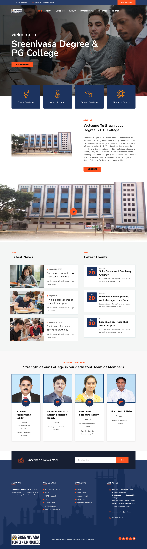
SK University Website (52, 489)
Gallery (78, 489)
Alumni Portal (81, 493)
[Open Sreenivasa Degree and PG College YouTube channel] (73, 211)
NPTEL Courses (50, 506)
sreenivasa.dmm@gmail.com (44, 3)
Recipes (102, 268)
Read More (92, 169)
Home (40, 11)
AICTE (47, 493)
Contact (115, 11)
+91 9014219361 (117, 518)
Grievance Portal (82, 496)
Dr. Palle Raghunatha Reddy (23, 414)
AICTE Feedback (50, 496)
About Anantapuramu (52, 509)
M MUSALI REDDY (121, 411)
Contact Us (80, 499)
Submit (122, 460)
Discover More (22, 64)
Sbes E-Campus (126, 2)
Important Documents (84, 503)
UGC (46, 499)
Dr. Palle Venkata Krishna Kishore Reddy (57, 414)
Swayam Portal (50, 503)
